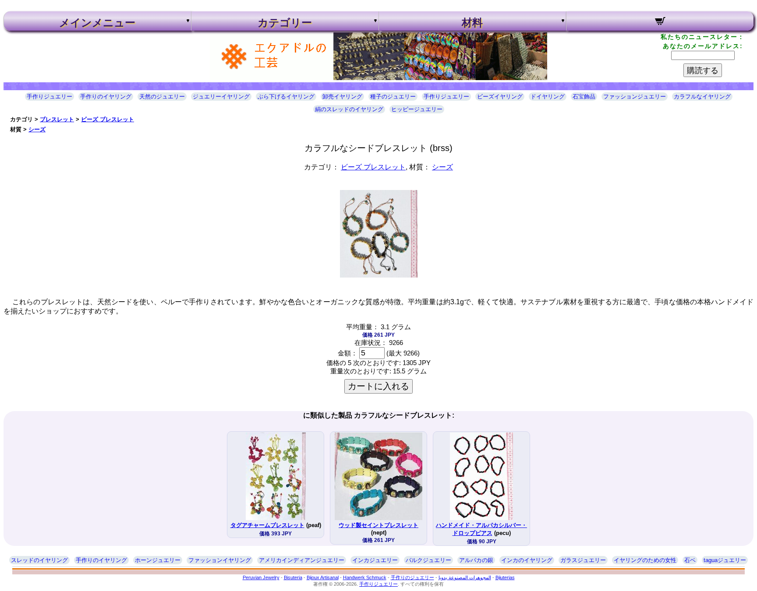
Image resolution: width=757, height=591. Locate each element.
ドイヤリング (548, 96)
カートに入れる (378, 386)
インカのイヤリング (526, 560)
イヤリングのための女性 (645, 560)
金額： (347, 353)
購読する (702, 70)
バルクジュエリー (428, 560)
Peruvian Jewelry (261, 577)
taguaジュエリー (725, 560)
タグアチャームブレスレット (267, 525)
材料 (472, 22)
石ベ (690, 560)
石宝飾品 (584, 96)
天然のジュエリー (162, 96)
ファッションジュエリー (634, 96)
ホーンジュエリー (157, 560)
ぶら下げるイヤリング (286, 96)
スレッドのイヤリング (39, 560)
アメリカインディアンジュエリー (301, 560)
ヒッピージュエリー (416, 109)
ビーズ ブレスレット (107, 119)
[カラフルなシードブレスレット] (378, 275)
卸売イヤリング (342, 96)
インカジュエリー (375, 560)
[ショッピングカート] (660, 22)
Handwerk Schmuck (364, 577)
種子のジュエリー (393, 96)
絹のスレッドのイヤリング (349, 109)
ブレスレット (57, 119)
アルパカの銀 (476, 560)
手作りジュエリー (49, 96)
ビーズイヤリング (500, 96)
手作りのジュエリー (412, 577)
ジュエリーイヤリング (221, 96)
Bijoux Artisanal (323, 577)
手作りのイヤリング (105, 96)
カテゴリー (285, 22)
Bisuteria (293, 577)
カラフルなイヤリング (702, 96)
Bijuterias (505, 577)
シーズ (37, 129)
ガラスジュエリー (583, 560)
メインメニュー (97, 22)
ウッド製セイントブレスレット (378, 525)
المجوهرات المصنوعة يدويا (465, 577)
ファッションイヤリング (219, 560)
